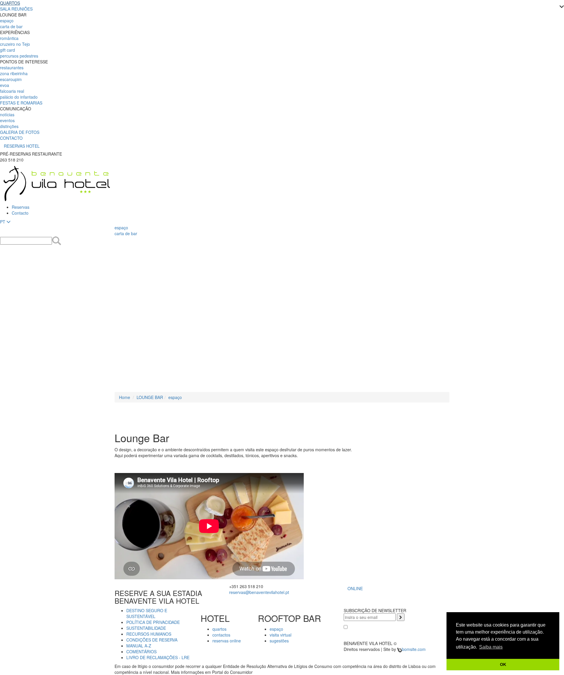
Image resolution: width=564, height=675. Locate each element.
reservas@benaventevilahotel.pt (259, 592)
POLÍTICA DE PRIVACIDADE (153, 622)
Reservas (20, 207)
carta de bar (11, 26)
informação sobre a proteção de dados (394, 627)
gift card (7, 50)
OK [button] (503, 664)
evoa (4, 85)
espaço (7, 20)
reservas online (226, 641)
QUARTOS (10, 3)
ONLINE (355, 588)
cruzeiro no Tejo (15, 44)
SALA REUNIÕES (16, 9)
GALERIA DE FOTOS (19, 132)
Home (124, 397)
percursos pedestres (19, 56)
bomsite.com (414, 649)
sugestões (279, 641)
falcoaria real (12, 91)
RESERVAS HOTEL (22, 146)
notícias (7, 114)
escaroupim (11, 79)
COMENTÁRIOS (141, 651)
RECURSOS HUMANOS (148, 634)
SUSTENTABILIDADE (146, 628)
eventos (7, 120)
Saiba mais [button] (491, 646)
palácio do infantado (19, 97)
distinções (9, 126)
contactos (221, 635)
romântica (9, 38)
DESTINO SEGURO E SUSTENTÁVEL (146, 613)
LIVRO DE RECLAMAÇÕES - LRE (157, 657)
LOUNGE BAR (150, 397)
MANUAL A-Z (138, 646)
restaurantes (12, 67)
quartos (219, 629)
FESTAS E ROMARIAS (21, 103)
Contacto (20, 213)
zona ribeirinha (14, 73)
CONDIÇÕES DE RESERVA (151, 640)
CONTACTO (11, 138)
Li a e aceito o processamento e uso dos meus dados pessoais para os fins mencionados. (395, 632)
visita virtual (280, 635)
